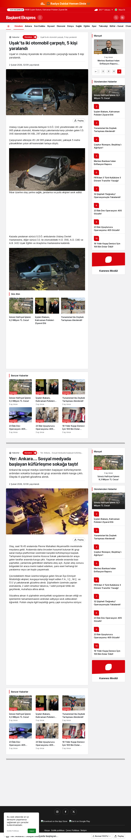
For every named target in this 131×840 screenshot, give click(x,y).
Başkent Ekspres (20, 17)
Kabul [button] (32, 831)
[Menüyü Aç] (40, 17)
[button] (122, 17)
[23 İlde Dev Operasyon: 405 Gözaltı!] (20, 420)
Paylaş (121, 836)
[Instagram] (57, 812)
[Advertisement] (47, 215)
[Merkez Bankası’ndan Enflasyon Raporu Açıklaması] (108, 53)
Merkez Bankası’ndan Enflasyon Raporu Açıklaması (105, 164)
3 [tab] (108, 71)
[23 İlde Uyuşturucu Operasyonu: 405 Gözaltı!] (47, 420)
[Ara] (116, 17)
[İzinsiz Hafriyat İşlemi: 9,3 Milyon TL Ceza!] (21, 311)
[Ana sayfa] (8, 26)
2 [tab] (103, 71)
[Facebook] (65, 812)
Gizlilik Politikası (13, 831)
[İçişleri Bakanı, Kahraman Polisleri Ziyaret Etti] (47, 311)
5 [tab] (119, 71)
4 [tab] (113, 71)
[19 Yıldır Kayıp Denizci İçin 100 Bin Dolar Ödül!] (73, 420)
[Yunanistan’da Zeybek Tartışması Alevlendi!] (73, 311)
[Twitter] (74, 812)
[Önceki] (96, 71)
